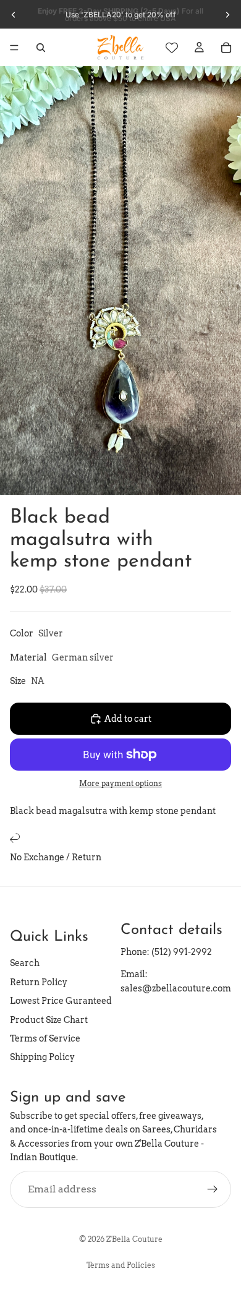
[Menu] (14, 47)
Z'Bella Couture (134, 1239)
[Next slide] (227, 14)
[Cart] (226, 47)
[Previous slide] (13, 14)
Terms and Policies (121, 1265)
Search (25, 964)
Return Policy (38, 982)
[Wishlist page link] (172, 47)
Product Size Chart (49, 1020)
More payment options (120, 783)
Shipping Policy (42, 1057)
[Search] (40, 47)
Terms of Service (45, 1038)
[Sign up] (213, 1189)
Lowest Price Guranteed (61, 1001)
